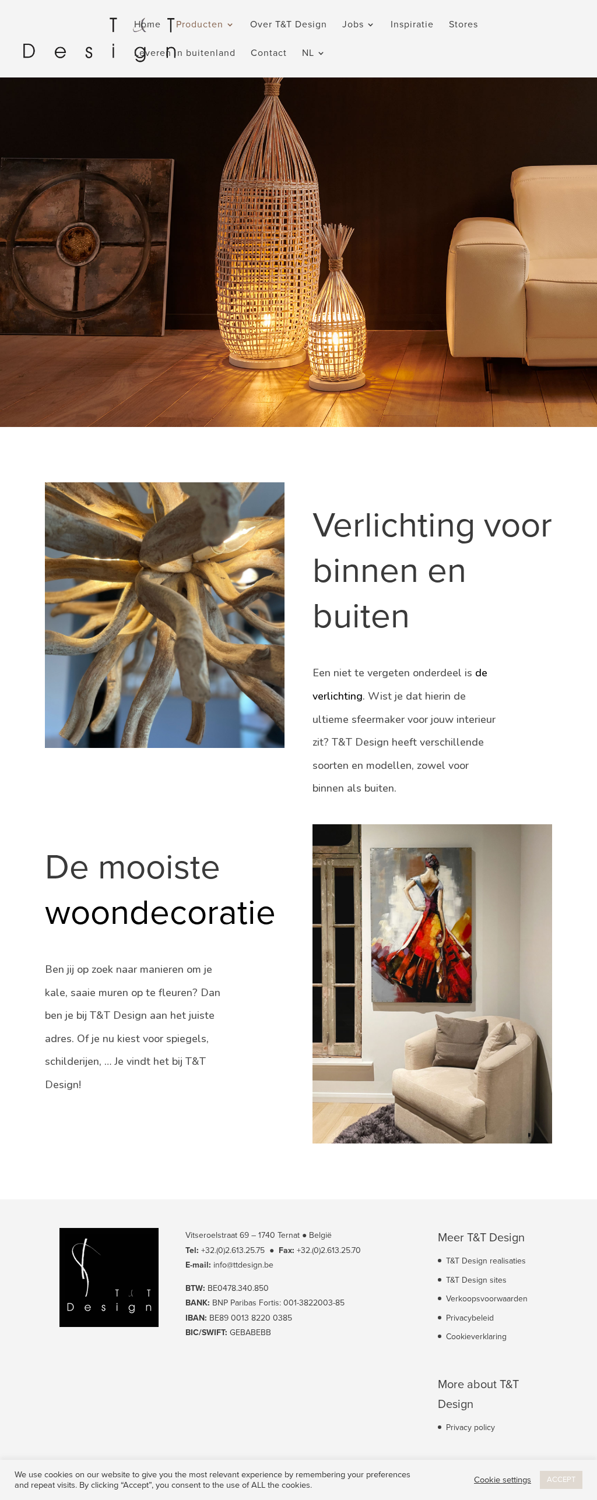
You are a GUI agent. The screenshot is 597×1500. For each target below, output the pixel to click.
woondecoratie (160, 913)
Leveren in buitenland (185, 54)
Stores (463, 25)
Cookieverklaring (476, 1337)
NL (308, 54)
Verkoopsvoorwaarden (487, 1299)
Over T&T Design (288, 25)
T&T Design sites (476, 1280)
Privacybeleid (470, 1318)
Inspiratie (412, 25)
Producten (199, 25)
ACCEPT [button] (561, 1479)
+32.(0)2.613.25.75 (233, 1250)
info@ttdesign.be (243, 1265)
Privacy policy (470, 1427)
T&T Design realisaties (486, 1261)
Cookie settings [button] (502, 1480)
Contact (269, 54)
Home (147, 25)
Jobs (353, 25)
